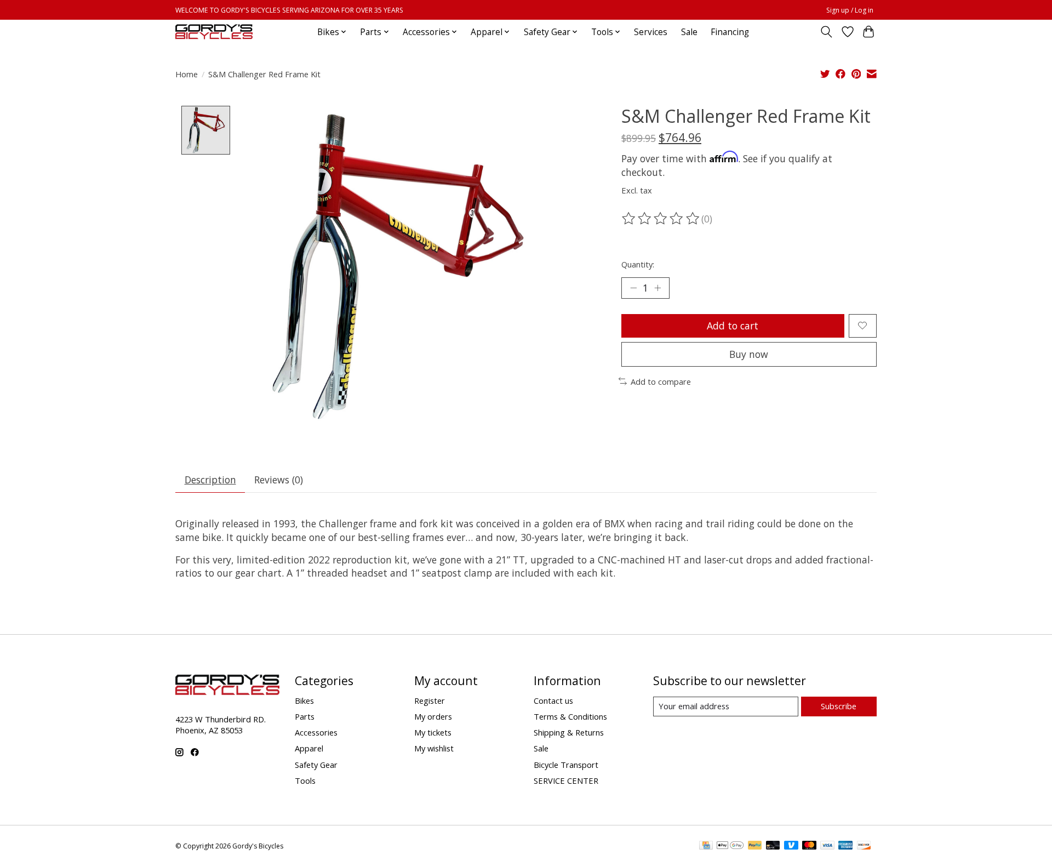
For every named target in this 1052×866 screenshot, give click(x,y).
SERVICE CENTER (566, 780)
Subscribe (838, 705)
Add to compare (661, 381)
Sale (689, 32)
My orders (433, 716)
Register (429, 700)
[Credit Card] (706, 846)
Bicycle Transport (566, 764)
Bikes (304, 700)
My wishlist (434, 748)
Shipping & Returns (569, 732)
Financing (730, 32)
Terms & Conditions (570, 716)
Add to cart (732, 325)
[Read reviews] (661, 219)
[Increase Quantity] (657, 287)
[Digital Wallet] (730, 846)
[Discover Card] (864, 846)
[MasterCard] (809, 846)
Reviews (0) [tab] (278, 479)
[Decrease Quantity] (633, 287)
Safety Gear (316, 764)
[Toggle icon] (826, 32)
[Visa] (827, 846)
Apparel (309, 748)
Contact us (553, 700)
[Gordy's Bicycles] (214, 32)
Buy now (748, 354)
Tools (305, 780)
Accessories (316, 732)
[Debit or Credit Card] (773, 846)
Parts (305, 716)
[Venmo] (791, 846)
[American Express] (845, 846)
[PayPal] (755, 846)
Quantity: (637, 264)
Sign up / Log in (849, 10)
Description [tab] (210, 479)
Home (186, 74)
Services (650, 32)
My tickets (432, 732)
